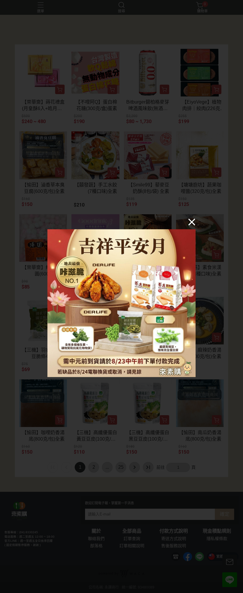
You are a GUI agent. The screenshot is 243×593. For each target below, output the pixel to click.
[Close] (192, 222)
